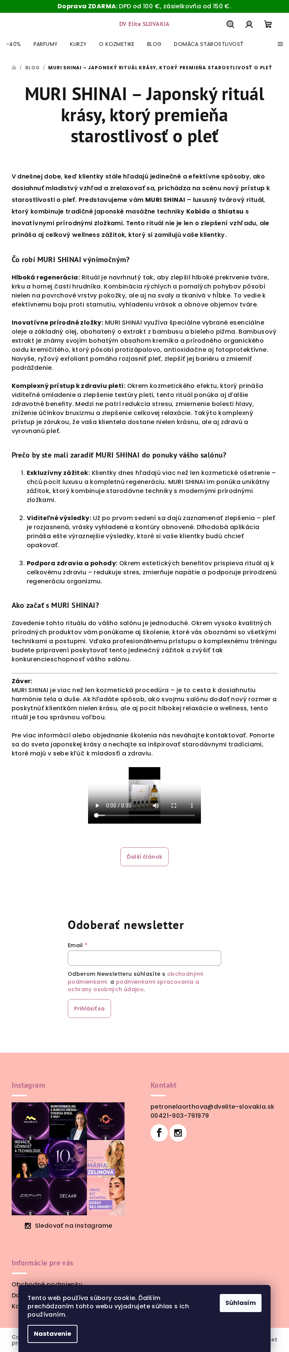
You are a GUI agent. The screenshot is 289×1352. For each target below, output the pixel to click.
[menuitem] (13, 44)
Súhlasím (240, 1303)
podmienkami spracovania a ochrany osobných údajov (133, 985)
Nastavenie (52, 1333)
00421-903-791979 (180, 1115)
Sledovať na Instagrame (74, 1225)
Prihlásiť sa (89, 1008)
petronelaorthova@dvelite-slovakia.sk (212, 1106)
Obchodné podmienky (47, 1284)
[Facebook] (159, 1132)
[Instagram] (178, 1132)
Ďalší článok (145, 857)
